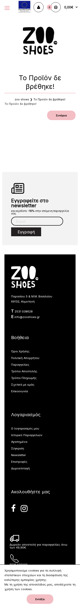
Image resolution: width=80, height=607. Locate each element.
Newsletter (18, 455)
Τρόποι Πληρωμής (24, 378)
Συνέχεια (61, 115)
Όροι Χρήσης (20, 351)
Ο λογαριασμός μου (25, 428)
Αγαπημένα (19, 441)
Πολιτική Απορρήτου (25, 358)
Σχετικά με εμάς (22, 384)
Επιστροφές (19, 461)
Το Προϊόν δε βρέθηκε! (49, 99)
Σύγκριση (17, 448)
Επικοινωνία (19, 391)
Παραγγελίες (20, 364)
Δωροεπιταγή (20, 468)
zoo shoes (22, 99)
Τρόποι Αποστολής (24, 371)
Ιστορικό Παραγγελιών (26, 435)
